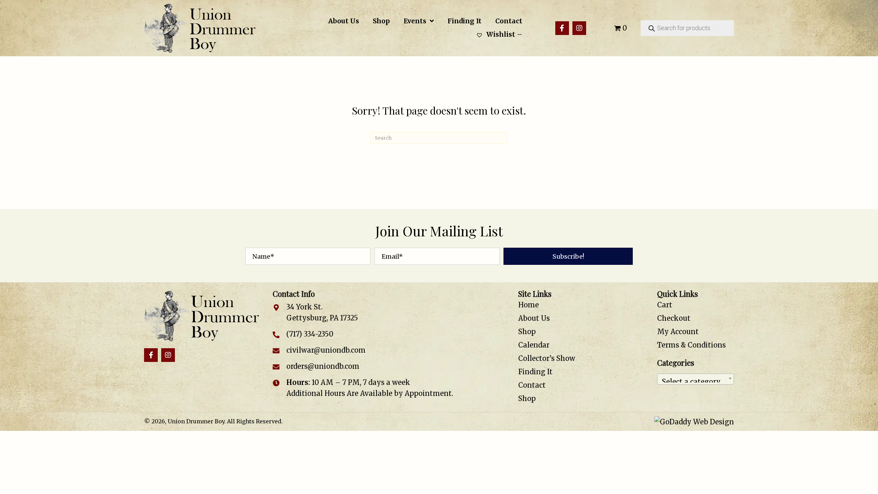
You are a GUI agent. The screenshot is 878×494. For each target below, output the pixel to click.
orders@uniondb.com (322, 366)
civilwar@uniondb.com (326, 350)
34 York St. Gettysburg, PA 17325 (322, 312)
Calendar (533, 345)
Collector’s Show (546, 358)
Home (528, 305)
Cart (664, 305)
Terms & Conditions (691, 345)
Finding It (535, 371)
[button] (562, 28)
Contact (532, 385)
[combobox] (695, 379)
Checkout (673, 318)
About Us (534, 318)
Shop (527, 331)
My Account (678, 331)
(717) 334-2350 (309, 334)
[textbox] (695, 379)
